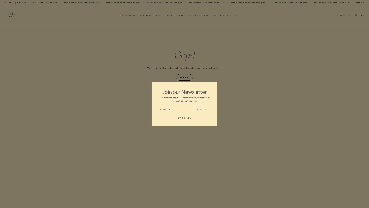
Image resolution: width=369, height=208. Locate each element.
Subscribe (201, 109)
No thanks (184, 118)
